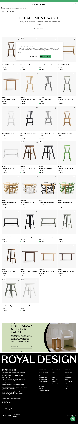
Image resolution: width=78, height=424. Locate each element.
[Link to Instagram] (6, 408)
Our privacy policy (48, 51)
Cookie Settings (33, 56)
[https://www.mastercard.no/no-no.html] (9, 415)
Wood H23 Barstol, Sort (27, 237)
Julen (66, 388)
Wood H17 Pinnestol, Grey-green (66, 99)
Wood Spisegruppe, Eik (9, 202)
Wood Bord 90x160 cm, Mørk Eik (66, 271)
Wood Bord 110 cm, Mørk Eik (28, 271)
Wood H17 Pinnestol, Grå (46, 134)
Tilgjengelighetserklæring (44, 390)
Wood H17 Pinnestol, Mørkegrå (45, 99)
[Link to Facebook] (3, 408)
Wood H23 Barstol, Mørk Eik (10, 271)
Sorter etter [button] (72, 34)
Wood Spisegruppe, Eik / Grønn (65, 202)
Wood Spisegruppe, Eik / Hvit (27, 202)
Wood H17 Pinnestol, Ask (27, 99)
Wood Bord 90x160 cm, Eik (47, 271)
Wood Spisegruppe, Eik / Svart (46, 202)
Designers (41, 388)
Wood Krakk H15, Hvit (26, 306)
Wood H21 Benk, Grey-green (47, 237)
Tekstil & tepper (55, 379)
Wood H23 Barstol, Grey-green (65, 237)
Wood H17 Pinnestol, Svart (28, 134)
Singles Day (67, 383)
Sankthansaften (68, 381)
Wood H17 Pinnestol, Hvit (9, 134)
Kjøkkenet (54, 381)
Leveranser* (41, 383)
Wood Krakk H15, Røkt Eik (27, 168)
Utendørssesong (68, 377)
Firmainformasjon (43, 377)
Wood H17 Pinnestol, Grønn (66, 168)
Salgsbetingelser (43, 379)
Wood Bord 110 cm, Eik (8, 99)
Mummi (66, 379)
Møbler (53, 372)
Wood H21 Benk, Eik (63, 65)
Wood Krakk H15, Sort (45, 168)
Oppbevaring (55, 383)
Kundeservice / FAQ (43, 372)
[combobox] (64, 34)
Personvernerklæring (43, 381)
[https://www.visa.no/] (4, 415)
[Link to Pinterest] (10, 408)
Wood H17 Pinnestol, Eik (65, 134)
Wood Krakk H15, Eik (26, 65)
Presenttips (67, 375)
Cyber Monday (68, 386)
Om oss (41, 375)
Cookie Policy (42, 386)
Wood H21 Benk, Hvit (8, 168)
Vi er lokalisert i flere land (7, 377)
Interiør (53, 377)
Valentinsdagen (68, 372)
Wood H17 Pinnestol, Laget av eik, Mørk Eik (10, 65)
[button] (73, 4)
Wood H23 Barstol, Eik (45, 65)
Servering (54, 375)
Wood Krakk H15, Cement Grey (9, 306)
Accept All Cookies (45, 56)
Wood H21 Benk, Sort (8, 237)
